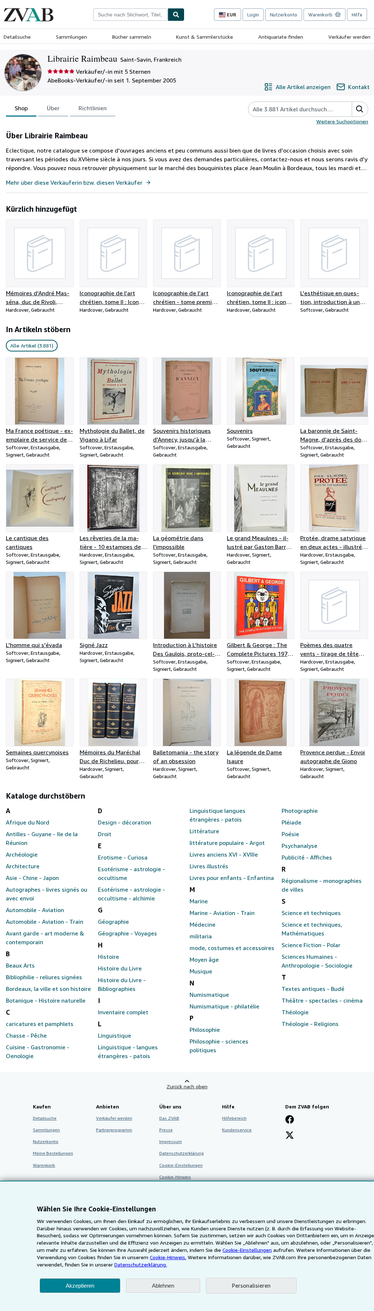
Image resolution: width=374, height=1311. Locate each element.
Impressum (170, 1141)
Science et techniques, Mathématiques (312, 929)
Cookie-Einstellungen (247, 1250)
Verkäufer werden (349, 37)
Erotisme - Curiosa (123, 857)
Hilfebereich (234, 1118)
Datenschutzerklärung (181, 1153)
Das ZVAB (169, 1118)
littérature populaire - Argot (227, 842)
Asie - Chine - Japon (32, 877)
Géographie (113, 921)
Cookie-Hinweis (175, 1177)
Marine (199, 901)
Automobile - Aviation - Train (44, 921)
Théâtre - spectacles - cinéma (322, 1000)
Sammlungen (71, 37)
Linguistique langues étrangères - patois (217, 815)
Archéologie (22, 854)
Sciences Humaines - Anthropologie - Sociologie (317, 961)
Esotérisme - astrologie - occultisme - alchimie (131, 894)
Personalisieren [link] (251, 1285)
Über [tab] (53, 108)
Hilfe (357, 15)
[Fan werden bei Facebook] (289, 1120)
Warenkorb (44, 1165)
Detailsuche (17, 37)
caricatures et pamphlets (39, 1023)
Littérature (204, 831)
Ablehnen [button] (163, 1286)
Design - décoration (124, 822)
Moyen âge (204, 959)
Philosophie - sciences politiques (219, 1046)
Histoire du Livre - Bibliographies (122, 984)
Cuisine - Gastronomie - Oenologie (37, 1051)
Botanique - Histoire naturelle (45, 1000)
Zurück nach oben (187, 1086)
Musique (201, 971)
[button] (360, 109)
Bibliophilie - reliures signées (44, 977)
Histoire (108, 956)
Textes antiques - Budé (313, 988)
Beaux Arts (20, 965)
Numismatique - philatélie (224, 1006)
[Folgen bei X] (289, 1136)
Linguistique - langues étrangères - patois (128, 1051)
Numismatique (209, 994)
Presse (166, 1130)
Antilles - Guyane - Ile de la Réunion (42, 838)
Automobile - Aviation (35, 910)
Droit (104, 834)
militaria (201, 936)
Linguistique (114, 1035)
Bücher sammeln (131, 37)
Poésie (290, 834)
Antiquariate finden (280, 37)
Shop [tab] (21, 108)
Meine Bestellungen (53, 1153)
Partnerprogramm (114, 1130)
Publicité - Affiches (307, 857)
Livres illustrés (209, 866)
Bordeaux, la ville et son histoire (48, 988)
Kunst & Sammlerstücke (204, 37)
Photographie (300, 810)
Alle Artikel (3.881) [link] (31, 345)
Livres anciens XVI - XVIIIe (224, 854)
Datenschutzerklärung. (140, 1264)
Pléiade (291, 822)
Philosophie (205, 1029)
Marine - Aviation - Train (222, 912)
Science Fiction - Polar (311, 945)
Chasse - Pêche (26, 1035)
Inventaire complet (123, 1012)
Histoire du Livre (120, 968)
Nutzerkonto (283, 15)
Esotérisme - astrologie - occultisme (131, 873)
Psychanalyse (299, 845)
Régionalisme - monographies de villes (322, 885)
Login (253, 15)
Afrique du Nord (27, 822)
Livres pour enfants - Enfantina (232, 877)
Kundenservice (237, 1130)
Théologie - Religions (310, 1023)
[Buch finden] (176, 14)
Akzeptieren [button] (80, 1286)
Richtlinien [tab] (93, 108)
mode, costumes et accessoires (232, 947)
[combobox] (130, 14)
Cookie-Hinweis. (168, 1257)
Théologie (295, 1012)
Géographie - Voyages (127, 933)
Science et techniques (311, 912)
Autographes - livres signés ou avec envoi (46, 894)
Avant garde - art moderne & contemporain (45, 938)
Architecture (22, 866)
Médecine (202, 924)
